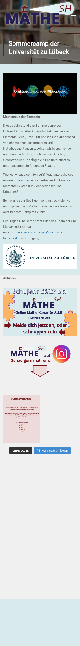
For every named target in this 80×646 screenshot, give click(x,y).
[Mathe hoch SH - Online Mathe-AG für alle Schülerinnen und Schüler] (39, 15)
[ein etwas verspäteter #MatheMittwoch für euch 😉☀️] (21, 419)
